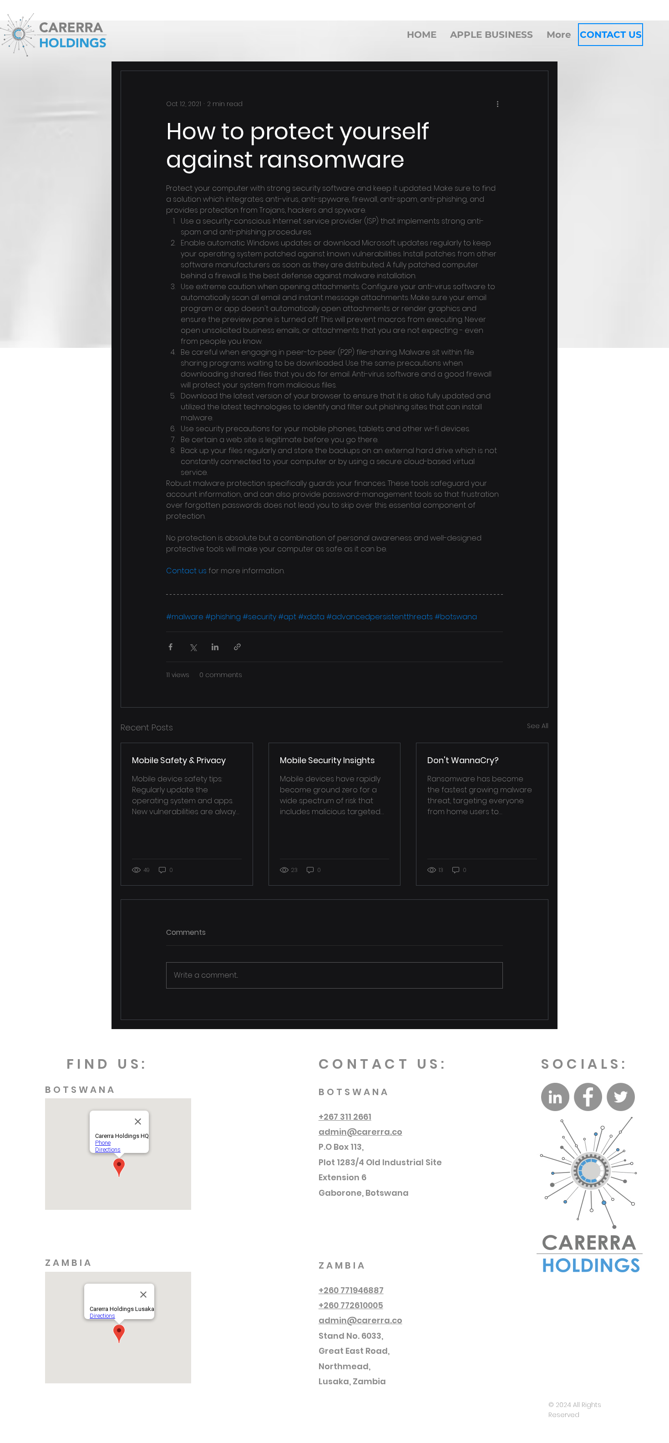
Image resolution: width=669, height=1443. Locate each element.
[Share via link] (237, 646)
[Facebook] (588, 1097)
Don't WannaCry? (463, 760)
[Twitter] (621, 1097)
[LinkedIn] (555, 1097)
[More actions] (497, 103)
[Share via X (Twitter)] (192, 646)
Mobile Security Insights (327, 760)
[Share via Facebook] (170, 646)
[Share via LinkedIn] (215, 646)
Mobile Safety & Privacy (179, 760)
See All (537, 725)
